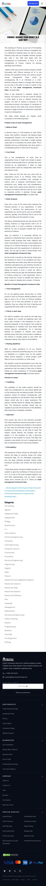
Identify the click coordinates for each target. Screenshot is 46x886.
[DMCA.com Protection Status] (11, 854)
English (7, 568)
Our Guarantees (8, 745)
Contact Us (6, 785)
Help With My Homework (32, 841)
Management (10, 607)
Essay (7, 572)
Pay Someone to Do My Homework (10, 842)
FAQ (4, 790)
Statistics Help (29, 836)
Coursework (9, 552)
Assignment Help (11, 514)
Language (8, 603)
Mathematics (10, 611)
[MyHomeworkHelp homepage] (10, 3)
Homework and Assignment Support (19, 580)
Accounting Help (8, 831)
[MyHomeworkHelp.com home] (8, 659)
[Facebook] (10, 871)
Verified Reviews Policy (10, 764)
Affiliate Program (8, 733)
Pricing (5, 718)
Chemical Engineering (13, 537)
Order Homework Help (10, 709)
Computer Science (12, 549)
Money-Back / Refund (10, 749)
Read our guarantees (23, 692)
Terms (28, 879)
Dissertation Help (30, 816)
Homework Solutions (13, 595)
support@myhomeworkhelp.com (16, 677)
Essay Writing (7, 816)
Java (6, 599)
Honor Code (7, 759)
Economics (9, 556)
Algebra (8, 510)
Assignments (10, 517)
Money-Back (15, 879)
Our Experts (7, 800)
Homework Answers (13, 584)
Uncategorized (10, 638)
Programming (10, 627)
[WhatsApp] (5, 871)
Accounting (9, 506)
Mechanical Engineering (14, 615)
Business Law (10, 525)
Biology (7, 521)
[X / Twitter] (15, 871)
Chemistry (9, 541)
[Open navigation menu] (42, 3)
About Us (6, 780)
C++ (6, 529)
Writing (8, 642)
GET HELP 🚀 (22, 686)
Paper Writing (28, 826)
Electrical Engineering (14, 560)
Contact (34, 879)
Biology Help (28, 831)
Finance (8, 576)
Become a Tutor (8, 805)
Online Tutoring (11, 619)
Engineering (10, 564)
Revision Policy (8, 754)
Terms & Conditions (9, 769)
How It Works (7, 723)
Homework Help (11, 588)
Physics (8, 623)
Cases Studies (10, 533)
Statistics (8, 630)
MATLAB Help (7, 826)
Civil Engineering (12, 545)
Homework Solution (12, 591)
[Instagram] (20, 871)
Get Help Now (33, 3)
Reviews (5, 795)
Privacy (23, 879)
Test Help (8, 634)
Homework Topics (9, 728)
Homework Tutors (30, 821)
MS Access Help (8, 836)
